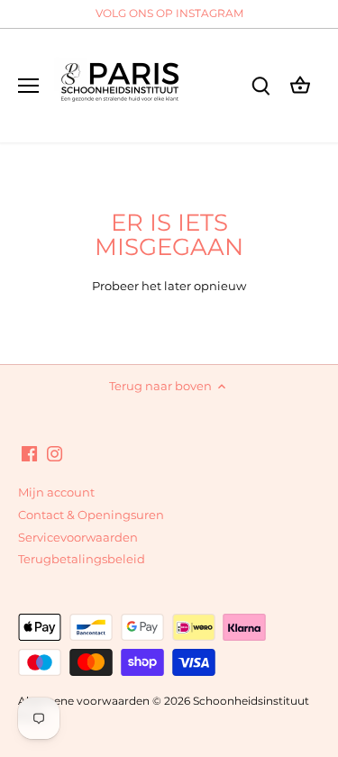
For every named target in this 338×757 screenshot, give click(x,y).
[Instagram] (54, 452)
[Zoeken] (260, 85)
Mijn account (56, 492)
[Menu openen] (28, 85)
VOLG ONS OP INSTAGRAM (169, 13)
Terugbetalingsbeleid (81, 559)
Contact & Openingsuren (91, 514)
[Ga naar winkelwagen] (300, 85)
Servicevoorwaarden (78, 537)
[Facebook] (29, 452)
